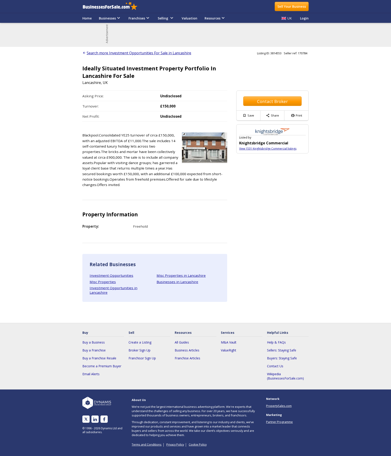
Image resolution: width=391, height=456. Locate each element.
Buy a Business (93, 342)
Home (87, 18)
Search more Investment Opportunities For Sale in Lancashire (139, 52)
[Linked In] (95, 419)
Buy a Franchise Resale (99, 358)
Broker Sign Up (139, 350)
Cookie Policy (198, 444)
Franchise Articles (187, 358)
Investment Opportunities (111, 275)
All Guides (182, 342)
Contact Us (275, 366)
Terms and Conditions (147, 444)
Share (272, 115)
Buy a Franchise (94, 350)
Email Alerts (91, 374)
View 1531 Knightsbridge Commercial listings (267, 148)
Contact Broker (272, 101)
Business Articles (187, 350)
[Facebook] (104, 419)
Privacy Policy (175, 444)
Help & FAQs (276, 342)
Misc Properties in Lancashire (181, 275)
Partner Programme (279, 422)
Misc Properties (103, 281)
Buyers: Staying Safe (282, 358)
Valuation (189, 18)
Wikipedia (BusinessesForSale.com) (285, 376)
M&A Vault (228, 342)
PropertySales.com (279, 406)
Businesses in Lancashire (177, 281)
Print (296, 115)
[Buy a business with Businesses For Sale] (113, 6)
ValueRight (228, 350)
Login (304, 18)
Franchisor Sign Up (142, 358)
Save (248, 115)
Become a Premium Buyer (101, 366)
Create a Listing (140, 342)
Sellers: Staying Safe (281, 350)
